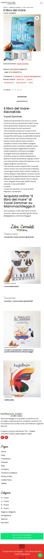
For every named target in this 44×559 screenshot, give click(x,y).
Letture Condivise (15, 7)
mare (31, 83)
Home (5, 7)
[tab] (22, 97)
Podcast (4, 462)
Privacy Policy (6, 476)
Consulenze (5, 459)
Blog (3, 466)
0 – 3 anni (5, 498)
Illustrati (4, 519)
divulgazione (9, 216)
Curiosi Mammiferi (11, 286)
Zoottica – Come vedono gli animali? (18, 301)
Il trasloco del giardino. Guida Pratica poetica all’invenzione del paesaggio (18, 351)
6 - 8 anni (25, 76)
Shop (3, 455)
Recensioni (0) (22, 101)
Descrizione (22, 97)
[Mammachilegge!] (15, 3)
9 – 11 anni (5, 508)
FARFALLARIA (9, 400)
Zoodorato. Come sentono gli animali (19, 237)
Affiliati (3, 483)
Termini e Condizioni (9, 473)
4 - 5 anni (17, 76)
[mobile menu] (41, 3)
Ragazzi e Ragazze (8, 512)
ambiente (20, 80)
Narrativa (5, 522)
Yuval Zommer (9, 13)
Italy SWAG (25, 554)
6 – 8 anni (5, 505)
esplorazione (21, 83)
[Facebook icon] (22, 557)
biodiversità (9, 83)
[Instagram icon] (24, 557)
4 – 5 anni (5, 501)
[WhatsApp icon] (20, 557)
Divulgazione (35, 76)
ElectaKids (14, 69)
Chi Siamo (5, 469)
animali (29, 80)
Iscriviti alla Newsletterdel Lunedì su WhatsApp (22, 536)
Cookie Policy (6, 480)
